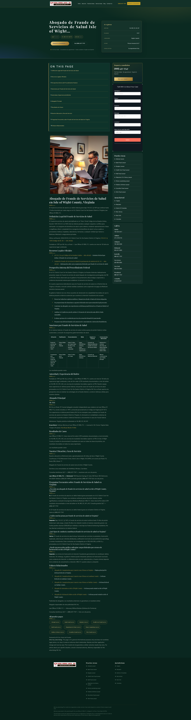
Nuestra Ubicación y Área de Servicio (62, 113)
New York (117, 266)
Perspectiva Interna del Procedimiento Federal (64, 83)
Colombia (117, 278)
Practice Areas (90, 3)
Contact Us (109, 3)
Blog (104, 3)
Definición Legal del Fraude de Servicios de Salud (65, 70)
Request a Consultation (134, 3)
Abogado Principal (57, 101)
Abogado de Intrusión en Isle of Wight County (68, 588)
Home (79, 3)
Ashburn (116, 235)
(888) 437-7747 (122, 3)
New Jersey (117, 260)
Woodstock (117, 272)
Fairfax (116, 229)
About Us (84, 3)
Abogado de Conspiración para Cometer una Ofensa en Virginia (73, 570)
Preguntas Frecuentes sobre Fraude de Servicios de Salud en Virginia (71, 119)
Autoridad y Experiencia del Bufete (61, 95)
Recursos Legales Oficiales (59, 77)
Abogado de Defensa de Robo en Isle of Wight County (70, 594)
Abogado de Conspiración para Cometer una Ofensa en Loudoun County (76, 576)
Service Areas (99, 3)
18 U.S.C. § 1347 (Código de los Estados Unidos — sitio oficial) (72, 255)
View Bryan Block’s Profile (68, 428)
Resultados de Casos (57, 107)
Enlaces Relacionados (58, 125)
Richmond (117, 248)
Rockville (117, 254)
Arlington (117, 242)
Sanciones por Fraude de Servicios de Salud (64, 89)
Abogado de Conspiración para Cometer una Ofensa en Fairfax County (75, 582)
